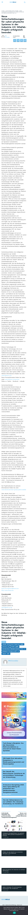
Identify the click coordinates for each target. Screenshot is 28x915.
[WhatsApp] (25, 40)
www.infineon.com (6, 375)
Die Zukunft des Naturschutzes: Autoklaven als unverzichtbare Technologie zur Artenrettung (14, 774)
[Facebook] (14, 40)
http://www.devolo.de (7, 590)
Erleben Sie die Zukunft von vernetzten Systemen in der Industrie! (13, 852)
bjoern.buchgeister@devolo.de (10, 588)
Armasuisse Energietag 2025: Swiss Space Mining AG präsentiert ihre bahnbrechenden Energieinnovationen (13, 788)
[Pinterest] (21, 40)
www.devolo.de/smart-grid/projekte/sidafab (13, 490)
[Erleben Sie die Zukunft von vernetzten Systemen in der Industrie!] (14, 844)
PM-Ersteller (7, 36)
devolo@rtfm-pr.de (6, 607)
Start (3, 11)
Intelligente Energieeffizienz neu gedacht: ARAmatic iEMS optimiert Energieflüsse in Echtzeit (13, 834)
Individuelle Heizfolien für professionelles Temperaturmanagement (9, 815)
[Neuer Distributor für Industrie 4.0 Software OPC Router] (14, 862)
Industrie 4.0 (21, 649)
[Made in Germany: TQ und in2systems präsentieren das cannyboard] (14, 880)
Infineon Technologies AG (10, 651)
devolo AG (5, 646)
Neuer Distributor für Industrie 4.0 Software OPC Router (14, 870)
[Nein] (26, 910)
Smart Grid (6, 654)
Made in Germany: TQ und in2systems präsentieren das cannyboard (12, 887)
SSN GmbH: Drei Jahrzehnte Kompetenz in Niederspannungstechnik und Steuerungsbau (13, 761)
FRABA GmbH (15, 646)
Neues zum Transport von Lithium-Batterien (21, 814)
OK (14, 912)
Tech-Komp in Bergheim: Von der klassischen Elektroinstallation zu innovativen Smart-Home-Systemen (13, 747)
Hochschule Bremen (8, 649)
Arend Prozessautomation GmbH (13, 644)
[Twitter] (18, 40)
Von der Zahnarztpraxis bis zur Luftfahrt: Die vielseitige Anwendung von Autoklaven (13, 802)
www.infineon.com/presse (12, 379)
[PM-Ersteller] (3, 36)
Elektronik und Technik (12, 11)
